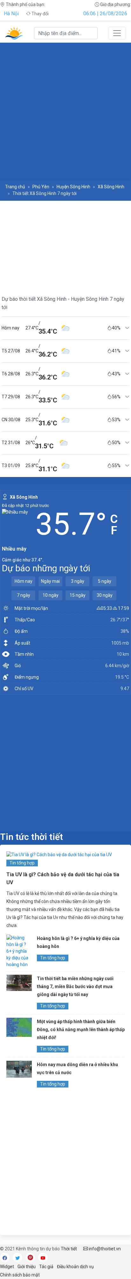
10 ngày (51, 595)
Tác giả (46, 1266)
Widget (7, 1266)
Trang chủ (15, 186)
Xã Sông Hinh (111, 186)
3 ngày (77, 581)
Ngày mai (50, 581)
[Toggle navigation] (117, 33)
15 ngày (78, 595)
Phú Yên (40, 186)
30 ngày (105, 595)
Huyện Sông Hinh (73, 186)
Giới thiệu (26, 1266)
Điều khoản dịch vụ (75, 1266)
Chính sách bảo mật (20, 1274)
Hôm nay (23, 581)
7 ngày (23, 595)
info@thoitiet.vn (104, 1248)
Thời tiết (69, 1248)
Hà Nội (11, 14)
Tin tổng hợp (22, 862)
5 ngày (104, 581)
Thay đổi (40, 13)
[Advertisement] (65, 111)
